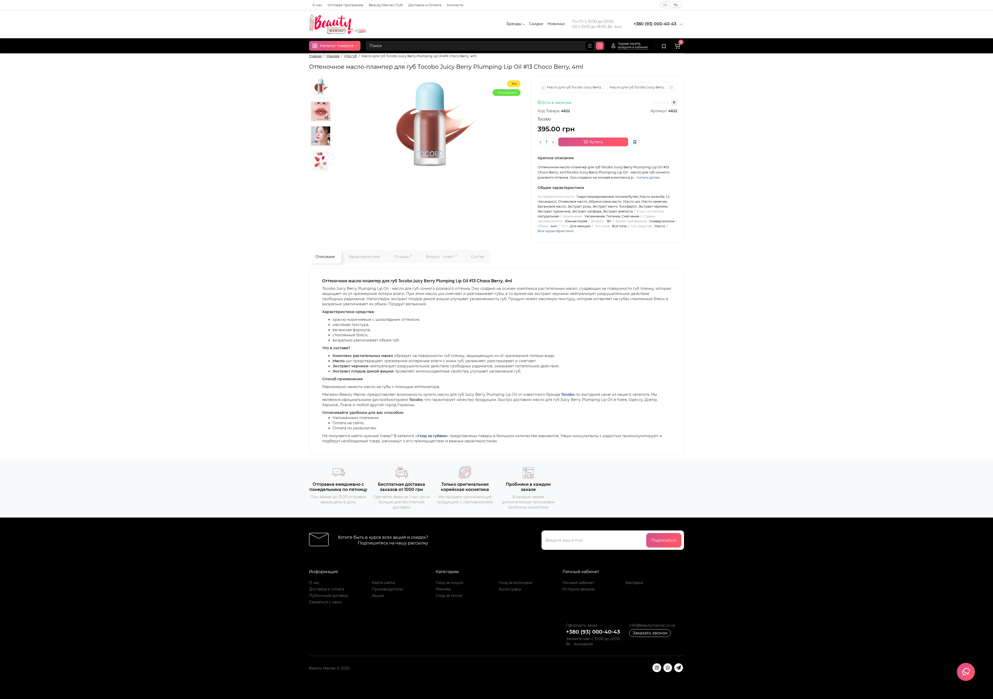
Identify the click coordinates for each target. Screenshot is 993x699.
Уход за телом (449, 595)
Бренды (515, 23)
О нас (317, 5)
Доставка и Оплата (424, 5)
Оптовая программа (345, 5)
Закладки (634, 582)
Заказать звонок (650, 632)
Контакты (455, 5)
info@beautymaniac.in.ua (652, 625)
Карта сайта (383, 582)
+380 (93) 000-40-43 (655, 23)
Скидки (536, 23)
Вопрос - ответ (441, 256)
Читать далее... (649, 177)
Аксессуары (510, 589)
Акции (378, 595)
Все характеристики (556, 231)
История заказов (578, 589)
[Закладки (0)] (664, 45)
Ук (665, 5)
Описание (325, 256)
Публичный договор (328, 595)
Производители (387, 589)
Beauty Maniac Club (386, 5)
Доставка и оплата (326, 589)
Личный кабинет (578, 582)
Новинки (556, 23)
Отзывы (403, 256)
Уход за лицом (449, 582)
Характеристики (364, 256)
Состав (477, 256)
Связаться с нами (325, 602)
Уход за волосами (515, 582)
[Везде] (590, 46)
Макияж (443, 589)
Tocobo (568, 394)
